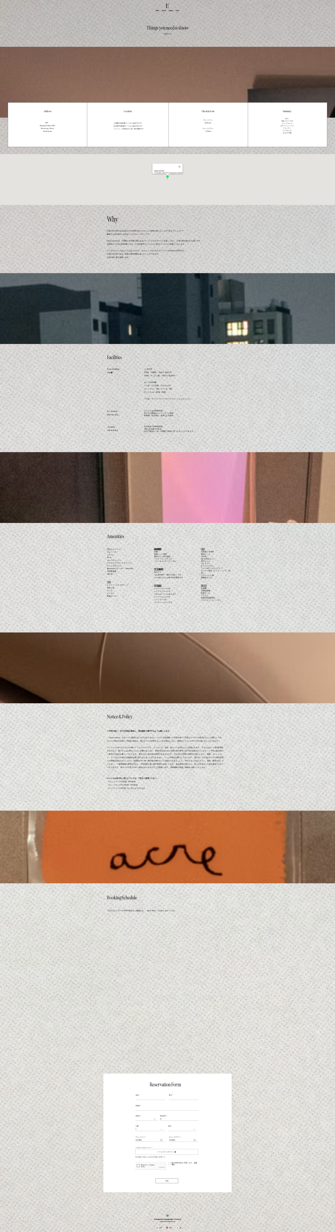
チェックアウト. (175, 1137)
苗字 (170, 1095)
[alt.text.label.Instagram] (167, 1215)
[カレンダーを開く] (161, 1140)
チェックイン (141, 1137)
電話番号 (163, 1116)
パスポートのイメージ (143, 1147)
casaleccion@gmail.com (167, 1221)
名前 (137, 1095)
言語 (169, 1126)
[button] (166, 1152)
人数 (137, 1126)
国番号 (138, 1116)
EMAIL (138, 1106)
